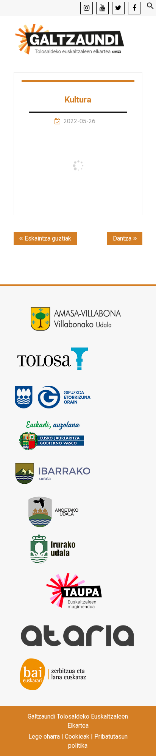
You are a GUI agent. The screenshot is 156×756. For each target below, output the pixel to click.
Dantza (122, 238)
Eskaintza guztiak (48, 238)
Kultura (78, 99)
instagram (86, 8)
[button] (150, 7)
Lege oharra (44, 736)
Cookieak (77, 736)
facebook (134, 8)
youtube (102, 8)
